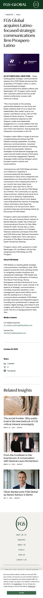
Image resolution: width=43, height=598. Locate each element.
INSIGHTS (9, 15)
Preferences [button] (31, 586)
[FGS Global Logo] (15, 4)
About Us (21, 545)
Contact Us (21, 560)
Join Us (21, 555)
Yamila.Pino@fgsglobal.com (15, 333)
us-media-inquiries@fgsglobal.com (18, 325)
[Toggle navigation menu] (36, 4)
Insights (21, 540)
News (18, 15)
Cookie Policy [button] (18, 584)
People (21, 550)
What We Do (21, 535)
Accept (21, 593)
